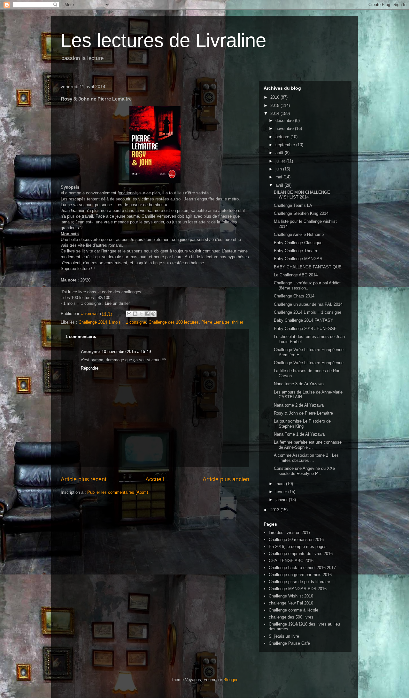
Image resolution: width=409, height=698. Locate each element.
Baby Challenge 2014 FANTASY (303, 320)
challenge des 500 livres (291, 617)
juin (279, 169)
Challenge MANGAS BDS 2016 (298, 588)
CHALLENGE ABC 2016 (291, 560)
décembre (285, 120)
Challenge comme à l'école (293, 610)
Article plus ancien (226, 479)
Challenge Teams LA (293, 205)
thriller (237, 322)
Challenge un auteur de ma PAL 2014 (308, 304)
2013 (275, 509)
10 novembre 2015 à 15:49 (126, 351)
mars (280, 483)
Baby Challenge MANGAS (298, 258)
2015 (275, 105)
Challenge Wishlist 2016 (291, 596)
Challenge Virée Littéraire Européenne (308, 362)
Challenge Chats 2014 (294, 296)
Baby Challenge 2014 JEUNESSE (305, 328)
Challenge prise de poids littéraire (299, 581)
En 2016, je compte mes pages (298, 546)
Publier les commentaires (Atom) (117, 492)
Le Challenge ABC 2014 (296, 275)
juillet (280, 161)
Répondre (89, 368)
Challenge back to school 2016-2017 (302, 567)
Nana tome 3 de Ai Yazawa (299, 383)
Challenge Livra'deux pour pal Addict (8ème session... (307, 285)
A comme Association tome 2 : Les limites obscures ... (306, 458)
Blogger (230, 679)
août (280, 152)
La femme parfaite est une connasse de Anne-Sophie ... (308, 445)
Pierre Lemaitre (215, 322)
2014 (275, 113)
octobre (282, 136)
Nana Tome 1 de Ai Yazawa (299, 434)
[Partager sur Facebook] (147, 314)
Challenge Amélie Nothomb (299, 234)
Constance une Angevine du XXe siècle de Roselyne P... (304, 471)
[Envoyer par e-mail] (129, 314)
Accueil (154, 479)
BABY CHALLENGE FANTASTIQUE (308, 267)
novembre (285, 128)
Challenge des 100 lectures (174, 322)
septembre (285, 144)
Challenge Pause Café (289, 643)
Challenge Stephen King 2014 (301, 213)
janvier (282, 499)
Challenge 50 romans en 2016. (297, 539)
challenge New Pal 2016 (291, 603)
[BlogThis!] (135, 314)
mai (279, 177)
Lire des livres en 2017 (290, 532)
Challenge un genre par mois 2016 (300, 574)
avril (279, 185)
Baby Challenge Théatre (296, 250)
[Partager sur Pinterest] (153, 314)
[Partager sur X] (141, 314)
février (281, 491)
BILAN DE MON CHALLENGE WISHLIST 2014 (302, 195)
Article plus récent (83, 479)
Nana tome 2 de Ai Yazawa (299, 405)
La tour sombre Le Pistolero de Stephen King (302, 424)
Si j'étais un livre (284, 636)
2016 (275, 97)
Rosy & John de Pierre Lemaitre (303, 413)
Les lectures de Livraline (163, 40)
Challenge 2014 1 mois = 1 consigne (112, 322)
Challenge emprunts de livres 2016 (301, 553)
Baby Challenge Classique (298, 242)
